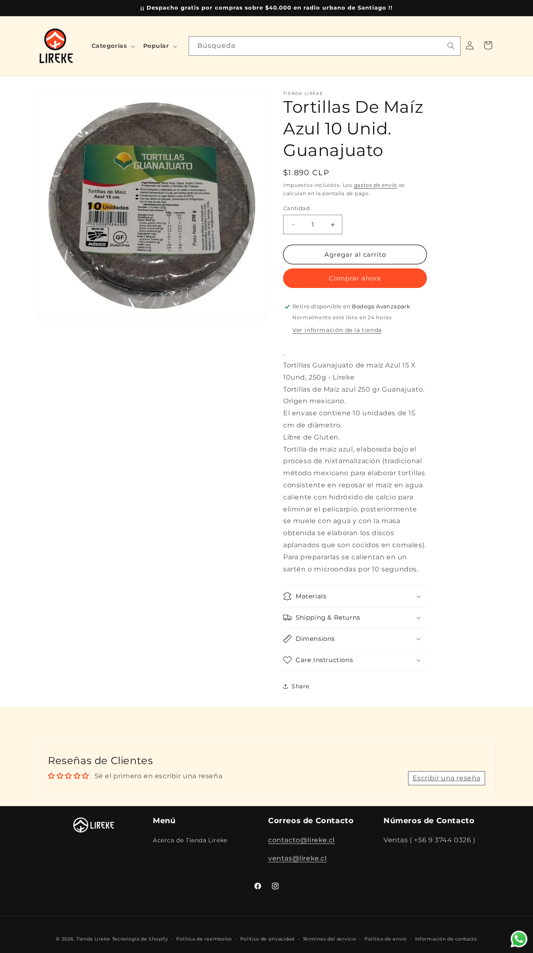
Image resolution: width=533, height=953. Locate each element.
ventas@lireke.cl (297, 858)
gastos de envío (376, 185)
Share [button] (300, 686)
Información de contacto (446, 938)
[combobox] (324, 46)
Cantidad (296, 208)
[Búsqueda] (451, 46)
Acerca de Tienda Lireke (190, 840)
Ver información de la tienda (337, 330)
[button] (112, 46)
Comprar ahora (355, 278)
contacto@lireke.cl (301, 840)
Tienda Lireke (93, 939)
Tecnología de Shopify (140, 939)
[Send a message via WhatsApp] (519, 939)
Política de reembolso (204, 938)
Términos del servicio (329, 938)
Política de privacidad (267, 938)
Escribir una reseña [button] (447, 778)
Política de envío (385, 938)
